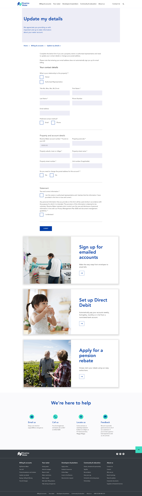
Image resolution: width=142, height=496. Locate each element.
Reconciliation (87, 472)
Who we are (110, 472)
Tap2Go (86, 469)
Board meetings (111, 475)
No (56, 175)
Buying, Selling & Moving (25, 478)
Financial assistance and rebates (27, 472)
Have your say (87, 475)
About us (101, 4)
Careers (109, 469)
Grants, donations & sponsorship (92, 466)
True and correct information (49, 191)
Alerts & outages (46, 469)
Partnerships (87, 481)
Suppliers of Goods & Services (115, 483)
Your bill (21, 469)
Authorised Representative (54, 82)
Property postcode (79, 139)
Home (26, 46)
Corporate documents (112, 481)
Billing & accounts (45, 4)
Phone (59, 122)
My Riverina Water (24, 466)
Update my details (24, 475)
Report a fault (45, 472)
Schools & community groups (91, 478)
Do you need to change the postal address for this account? (60, 171)
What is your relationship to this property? (54, 73)
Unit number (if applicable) (80, 161)
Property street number (48, 161)
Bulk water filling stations (48, 481)
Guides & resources (67, 469)
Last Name (44, 98)
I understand (49, 214)
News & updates (111, 478)
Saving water (45, 466)
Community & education (88, 4)
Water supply (45, 478)
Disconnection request (67, 478)
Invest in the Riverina (67, 475)
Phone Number (77, 98)
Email (47, 122)
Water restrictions (46, 475)
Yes (46, 175)
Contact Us (116, 4)
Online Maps (65, 472)
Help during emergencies (48, 483)
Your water (56, 4)
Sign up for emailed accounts (91, 252)
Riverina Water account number (50, 139)
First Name (76, 88)
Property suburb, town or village (51, 151)
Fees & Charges (23, 481)
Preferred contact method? (49, 119)
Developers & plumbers (70, 4)
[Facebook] (117, 454)
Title (41, 88)
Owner (47, 77)
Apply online (65, 466)
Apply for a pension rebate (91, 355)
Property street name (79, 151)
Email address (44, 108)
